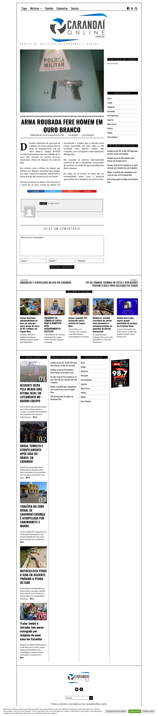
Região (75, 135)
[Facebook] (128, 8)
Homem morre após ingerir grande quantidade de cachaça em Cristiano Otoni (127, 321)
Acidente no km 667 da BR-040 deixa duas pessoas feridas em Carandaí (122, 152)
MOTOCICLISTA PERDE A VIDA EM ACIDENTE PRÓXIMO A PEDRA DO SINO (33, 577)
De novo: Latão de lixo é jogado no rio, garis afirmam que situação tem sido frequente (122, 166)
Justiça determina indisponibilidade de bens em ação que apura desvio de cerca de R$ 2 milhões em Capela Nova (29, 324)
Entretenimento (112, 115)
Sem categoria (112, 137)
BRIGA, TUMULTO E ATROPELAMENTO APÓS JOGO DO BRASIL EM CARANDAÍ (31, 454)
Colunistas (111, 107)
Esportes (110, 119)
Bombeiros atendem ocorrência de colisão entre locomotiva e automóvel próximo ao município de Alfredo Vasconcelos (102, 324)
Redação (90, 135)
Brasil (109, 98)
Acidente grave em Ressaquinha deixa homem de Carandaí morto (120, 159)
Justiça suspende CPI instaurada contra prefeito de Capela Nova (77, 321)
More (35, 417)
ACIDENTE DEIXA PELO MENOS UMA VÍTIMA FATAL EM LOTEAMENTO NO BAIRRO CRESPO (31, 393)
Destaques (111, 111)
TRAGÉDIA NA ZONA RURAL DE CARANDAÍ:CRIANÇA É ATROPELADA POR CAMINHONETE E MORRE (32, 516)
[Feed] (132, 8)
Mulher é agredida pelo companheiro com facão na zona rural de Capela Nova (122, 173)
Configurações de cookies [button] (116, 711)
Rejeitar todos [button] (148, 711)
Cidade (109, 102)
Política (110, 128)
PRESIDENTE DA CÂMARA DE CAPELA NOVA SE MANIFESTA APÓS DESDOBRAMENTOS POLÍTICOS (53, 324)
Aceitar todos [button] (135, 711)
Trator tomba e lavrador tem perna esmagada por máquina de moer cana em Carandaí (32, 631)
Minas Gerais (112, 124)
